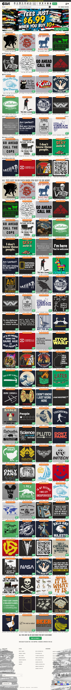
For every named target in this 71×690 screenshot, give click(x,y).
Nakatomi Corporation (27, 462)
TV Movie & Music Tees (40, 655)
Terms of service (22, 687)
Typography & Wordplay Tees (58, 666)
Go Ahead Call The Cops (10, 156)
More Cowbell (10, 406)
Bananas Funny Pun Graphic (60, 632)
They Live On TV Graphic (27, 481)
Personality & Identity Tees (58, 668)
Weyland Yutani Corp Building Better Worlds (60, 114)
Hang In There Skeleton (10, 72)
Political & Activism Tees (57, 660)
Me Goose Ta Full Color (43, 538)
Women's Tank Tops (22, 660)
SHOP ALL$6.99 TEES (55, 4)
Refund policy (17, 687)
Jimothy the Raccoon (10, 51)
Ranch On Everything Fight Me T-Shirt (10, 425)
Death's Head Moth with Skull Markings (44, 462)
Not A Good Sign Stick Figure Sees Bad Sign (60, 312)
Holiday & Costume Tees (57, 658)
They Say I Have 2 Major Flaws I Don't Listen (10, 613)
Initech (61, 462)
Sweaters (20, 662)
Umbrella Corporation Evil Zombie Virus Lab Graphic (27, 177)
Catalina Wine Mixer (60, 556)
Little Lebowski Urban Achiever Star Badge (60, 135)
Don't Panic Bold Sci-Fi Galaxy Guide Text (60, 444)
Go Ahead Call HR (44, 72)
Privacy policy (11, 687)
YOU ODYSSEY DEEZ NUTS (44, 51)
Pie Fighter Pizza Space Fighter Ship (27, 406)
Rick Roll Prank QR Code (60, 177)
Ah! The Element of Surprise (10, 293)
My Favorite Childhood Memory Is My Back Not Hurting (44, 350)
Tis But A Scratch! (27, 114)
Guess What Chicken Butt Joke (10, 462)
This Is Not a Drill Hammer (10, 387)
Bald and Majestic (61, 538)
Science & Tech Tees (39, 668)
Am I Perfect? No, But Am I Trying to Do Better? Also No (27, 135)
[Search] (50, 7)
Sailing (44, 481)
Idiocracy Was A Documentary (10, 135)
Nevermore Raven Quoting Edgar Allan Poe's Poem (44, 293)
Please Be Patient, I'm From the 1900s (27, 156)
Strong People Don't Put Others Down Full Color (44, 177)
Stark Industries (60, 406)
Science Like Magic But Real (27, 444)
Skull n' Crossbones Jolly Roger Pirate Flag (27, 594)
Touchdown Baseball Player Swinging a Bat (60, 425)
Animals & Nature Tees (40, 666)
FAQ (2, 655)
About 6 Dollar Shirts (6, 651)
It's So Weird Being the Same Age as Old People (10, 350)
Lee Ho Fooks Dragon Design (27, 51)
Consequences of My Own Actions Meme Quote (27, 331)
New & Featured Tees (39, 651)
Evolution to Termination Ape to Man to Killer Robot (10, 177)
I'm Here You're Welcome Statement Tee (60, 256)
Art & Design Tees (39, 660)
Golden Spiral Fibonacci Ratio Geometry (27, 613)
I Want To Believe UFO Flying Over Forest (10, 575)
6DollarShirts (6, 687)
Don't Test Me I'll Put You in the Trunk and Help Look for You (60, 575)
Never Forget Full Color (44, 519)
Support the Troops (44, 613)
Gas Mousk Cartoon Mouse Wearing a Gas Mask (10, 500)
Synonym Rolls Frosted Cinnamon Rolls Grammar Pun (60, 613)
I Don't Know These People (44, 156)
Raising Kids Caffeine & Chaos (44, 93)
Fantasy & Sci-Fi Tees (56, 651)
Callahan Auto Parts (10, 114)
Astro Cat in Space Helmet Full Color (10, 368)
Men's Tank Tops (22, 657)
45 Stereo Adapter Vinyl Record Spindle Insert (10, 556)
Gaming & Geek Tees (39, 662)
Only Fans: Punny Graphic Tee (10, 481)
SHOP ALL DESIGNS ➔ (35, 638)
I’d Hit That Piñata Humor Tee (60, 274)
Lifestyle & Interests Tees (57, 653)
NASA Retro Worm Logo (27, 575)
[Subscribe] (21, 675)
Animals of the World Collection (44, 594)
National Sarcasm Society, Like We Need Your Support (27, 274)
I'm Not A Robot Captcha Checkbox (27, 632)
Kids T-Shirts (21, 655)
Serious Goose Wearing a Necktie (10, 632)
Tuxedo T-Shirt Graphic (27, 556)
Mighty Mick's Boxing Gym (27, 519)
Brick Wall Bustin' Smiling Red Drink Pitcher (60, 481)
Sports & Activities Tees (40, 664)
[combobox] (34, 7)
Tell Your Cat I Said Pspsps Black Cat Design (60, 368)
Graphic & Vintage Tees (57, 664)
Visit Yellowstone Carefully (44, 237)
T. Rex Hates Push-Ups (27, 500)
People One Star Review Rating (27, 425)
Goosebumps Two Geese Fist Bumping (60, 331)
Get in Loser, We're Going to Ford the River (10, 594)
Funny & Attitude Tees (40, 657)
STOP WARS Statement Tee (60, 350)
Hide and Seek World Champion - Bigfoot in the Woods (44, 368)
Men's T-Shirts (21, 651)
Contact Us (4, 653)
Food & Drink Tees (56, 656)
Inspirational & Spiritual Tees (58, 662)
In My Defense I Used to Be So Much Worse (10, 331)
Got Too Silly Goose (43, 331)
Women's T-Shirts (22, 653)
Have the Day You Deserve (10, 93)
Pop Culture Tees (39, 653)
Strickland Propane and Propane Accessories (44, 135)
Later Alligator (60, 387)
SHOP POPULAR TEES (61, 29)
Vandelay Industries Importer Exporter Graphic (44, 114)
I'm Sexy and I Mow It (60, 156)
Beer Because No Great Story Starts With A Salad (44, 632)
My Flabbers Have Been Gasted (60, 93)
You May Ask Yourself (27, 72)
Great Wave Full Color (27, 387)
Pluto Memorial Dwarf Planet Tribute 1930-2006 (44, 444)
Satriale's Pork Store (10, 444)
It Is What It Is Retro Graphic (60, 594)
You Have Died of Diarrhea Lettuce (60, 51)
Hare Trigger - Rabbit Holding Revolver (44, 425)
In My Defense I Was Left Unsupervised (44, 500)
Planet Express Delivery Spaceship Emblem (27, 538)
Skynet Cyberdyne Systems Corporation (60, 72)
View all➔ (67, 32)
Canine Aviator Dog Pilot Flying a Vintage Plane (10, 538)
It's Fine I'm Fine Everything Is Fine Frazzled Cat (27, 93)
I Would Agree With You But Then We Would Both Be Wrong (60, 519)
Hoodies (20, 664)
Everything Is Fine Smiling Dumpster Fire (44, 387)
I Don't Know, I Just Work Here (44, 406)
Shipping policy (28, 687)
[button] (34, 4)
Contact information (34, 687)
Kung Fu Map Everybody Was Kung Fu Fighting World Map (10, 519)
